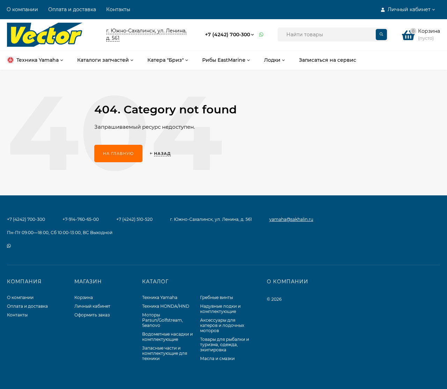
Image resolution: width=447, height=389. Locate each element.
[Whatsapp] (261, 34)
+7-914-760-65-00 (81, 219)
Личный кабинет (92, 306)
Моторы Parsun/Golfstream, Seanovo (162, 320)
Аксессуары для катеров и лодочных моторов (222, 325)
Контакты (118, 9)
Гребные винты (216, 297)
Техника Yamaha (159, 297)
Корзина (83, 297)
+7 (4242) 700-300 (227, 34)
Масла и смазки (217, 358)
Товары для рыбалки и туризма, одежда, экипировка (224, 344)
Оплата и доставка (72, 9)
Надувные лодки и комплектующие (220, 309)
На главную (118, 153)
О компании (22, 9)
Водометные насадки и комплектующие (167, 336)
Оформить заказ (92, 314)
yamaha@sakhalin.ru (291, 219)
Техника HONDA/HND (165, 306)
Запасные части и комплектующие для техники (164, 353)
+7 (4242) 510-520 (134, 219)
